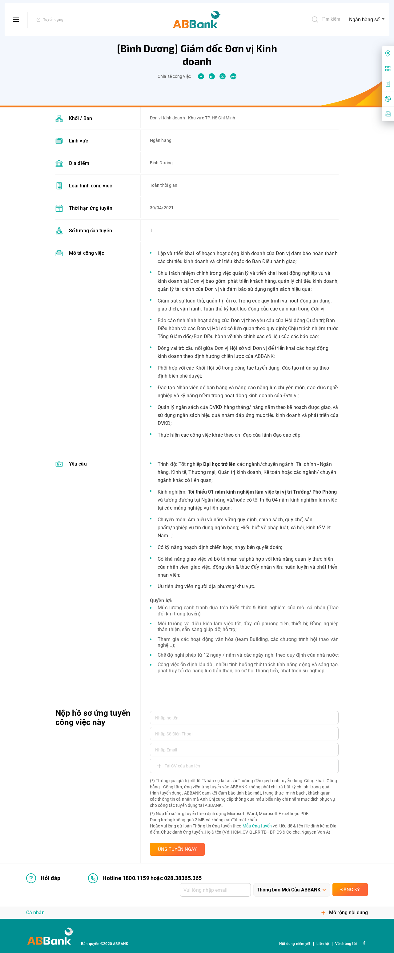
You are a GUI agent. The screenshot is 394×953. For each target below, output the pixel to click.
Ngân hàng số (365, 19)
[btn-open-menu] (16, 20)
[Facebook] (364, 942)
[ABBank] (197, 19)
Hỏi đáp (50, 878)
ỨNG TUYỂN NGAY (177, 849)
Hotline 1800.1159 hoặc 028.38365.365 (152, 878)
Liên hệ (322, 944)
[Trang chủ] (38, 20)
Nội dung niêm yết (294, 944)
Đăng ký (350, 889)
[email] (222, 76)
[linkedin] (212, 76)
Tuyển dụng (53, 20)
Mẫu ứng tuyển (257, 825)
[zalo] (233, 76)
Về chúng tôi (346, 944)
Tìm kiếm (331, 19)
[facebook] (201, 76)
